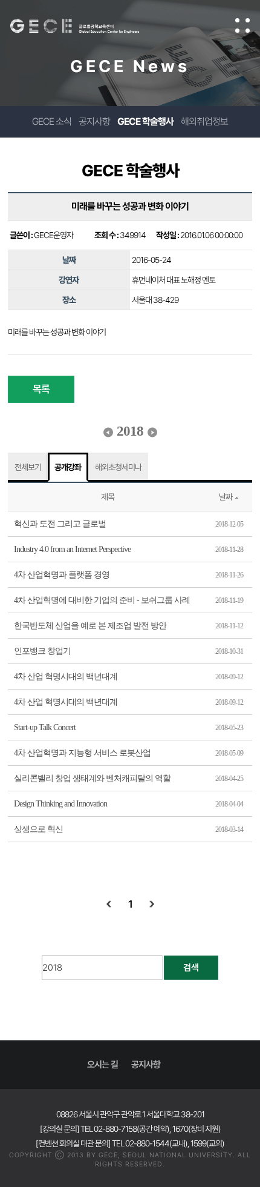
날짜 (225, 497)
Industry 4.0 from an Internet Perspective (72, 549)
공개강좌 (67, 467)
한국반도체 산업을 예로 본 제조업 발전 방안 (90, 625)
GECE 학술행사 (145, 121)
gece (86, 26)
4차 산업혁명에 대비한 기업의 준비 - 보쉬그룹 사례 (102, 600)
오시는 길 (102, 1064)
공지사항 (94, 121)
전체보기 (28, 467)
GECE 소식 (51, 121)
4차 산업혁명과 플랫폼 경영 (61, 574)
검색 (191, 967)
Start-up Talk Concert (45, 727)
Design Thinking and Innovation (60, 803)
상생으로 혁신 (38, 829)
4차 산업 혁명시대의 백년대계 (65, 676)
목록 (41, 389)
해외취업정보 (204, 121)
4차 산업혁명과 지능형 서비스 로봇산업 (82, 752)
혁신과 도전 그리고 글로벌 (60, 523)
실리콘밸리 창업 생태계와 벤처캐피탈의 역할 (92, 778)
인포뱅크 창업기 (42, 651)
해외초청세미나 (118, 467)
